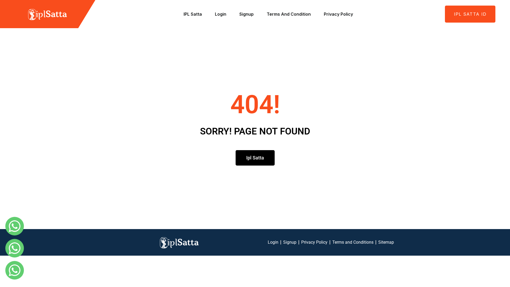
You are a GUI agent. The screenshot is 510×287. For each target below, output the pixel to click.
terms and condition (289, 14)
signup (246, 14)
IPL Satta (193, 14)
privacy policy (338, 14)
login (220, 14)
